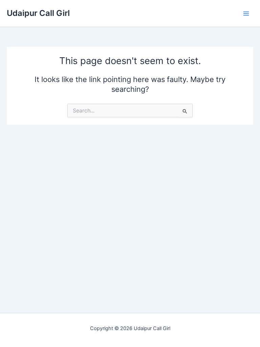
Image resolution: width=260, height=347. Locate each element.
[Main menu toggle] (246, 13)
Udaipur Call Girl (38, 13)
